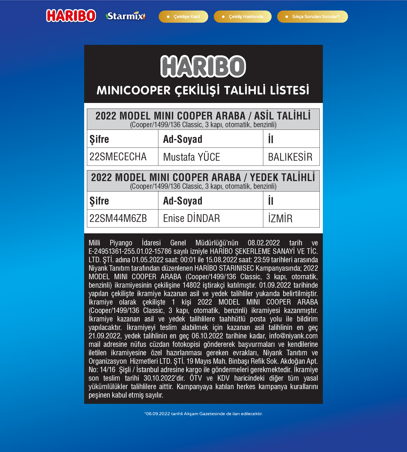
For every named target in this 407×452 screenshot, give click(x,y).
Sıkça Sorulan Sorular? (316, 16)
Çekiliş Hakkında (246, 16)
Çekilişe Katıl (187, 16)
